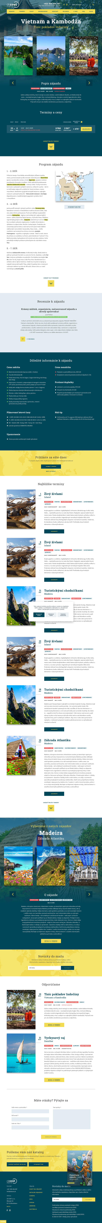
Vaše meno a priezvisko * (19, 1107)
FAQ (83, 11)
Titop (46, 220)
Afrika (31, 1202)
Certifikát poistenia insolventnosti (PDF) (64, 1207)
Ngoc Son (32, 180)
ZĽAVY (32, 11)
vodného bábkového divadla (16, 184)
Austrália (33, 1209)
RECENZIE (66, 11)
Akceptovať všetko (39, 614)
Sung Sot (27, 220)
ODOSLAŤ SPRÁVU (51, 1137)
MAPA (8, 1206)
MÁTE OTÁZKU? (51, 471)
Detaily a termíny (51, 941)
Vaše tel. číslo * (16, 1123)
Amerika (32, 1206)
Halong (14, 215)
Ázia (31, 1199)
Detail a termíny (54, 1025)
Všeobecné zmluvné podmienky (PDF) (63, 1210)
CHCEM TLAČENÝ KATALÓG (17, 1164)
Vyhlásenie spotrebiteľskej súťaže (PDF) (64, 1212)
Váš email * (15, 1115)
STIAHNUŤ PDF (38, 1164)
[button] (89, 83)
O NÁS (76, 11)
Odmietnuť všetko (51, 614)
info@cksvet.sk (11, 1191)
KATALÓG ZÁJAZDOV (35, 1192)
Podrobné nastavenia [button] (63, 614)
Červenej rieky (40, 208)
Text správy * (57, 1107)
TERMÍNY (22, 11)
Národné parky (67, 900)
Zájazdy (12, 11)
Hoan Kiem (44, 177)
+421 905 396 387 (52, 4)
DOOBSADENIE (43, 11)
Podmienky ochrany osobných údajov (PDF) (65, 1205)
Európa (32, 1196)
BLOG (91, 11)
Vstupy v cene (35, 88)
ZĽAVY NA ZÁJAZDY (35, 1189)
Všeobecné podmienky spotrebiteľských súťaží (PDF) (68, 1214)
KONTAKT (55, 11)
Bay (18, 215)
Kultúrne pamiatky (46, 88)
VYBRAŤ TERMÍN (51, 466)
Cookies (3, 1221)
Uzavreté (54, 531)
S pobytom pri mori (59, 88)
